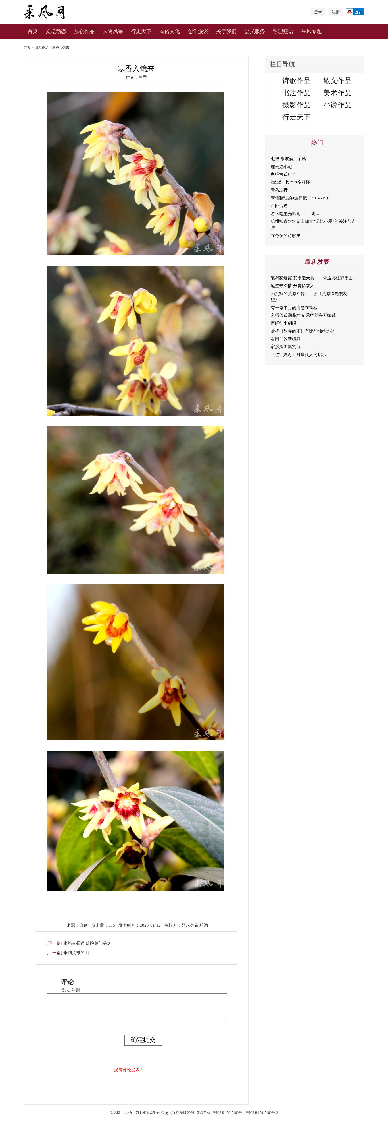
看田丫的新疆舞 (286, 339)
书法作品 (296, 93)
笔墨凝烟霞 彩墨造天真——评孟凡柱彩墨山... (313, 278)
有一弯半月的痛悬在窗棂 (294, 307)
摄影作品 (42, 47)
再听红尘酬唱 (283, 323)
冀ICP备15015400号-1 (229, 1113)
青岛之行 (279, 190)
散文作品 (337, 80)
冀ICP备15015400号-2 (262, 1113)
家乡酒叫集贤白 (286, 346)
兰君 (142, 77)
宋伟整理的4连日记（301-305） (301, 198)
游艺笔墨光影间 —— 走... (295, 213)
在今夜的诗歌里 (286, 235)
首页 (33, 31)
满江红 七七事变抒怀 (290, 182)
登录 (318, 12)
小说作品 (337, 105)
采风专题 (311, 31)
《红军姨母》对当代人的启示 (298, 354)
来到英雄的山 (76, 952)
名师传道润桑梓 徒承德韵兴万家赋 (303, 315)
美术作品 (337, 93)
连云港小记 (281, 166)
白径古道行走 (283, 174)
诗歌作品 (296, 80)
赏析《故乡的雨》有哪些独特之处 (303, 331)
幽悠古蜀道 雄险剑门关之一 (89, 943)
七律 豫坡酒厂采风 (288, 158)
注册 (335, 12)
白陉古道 (279, 205)
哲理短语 (283, 31)
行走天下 (141, 31)
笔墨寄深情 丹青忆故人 (292, 285)
